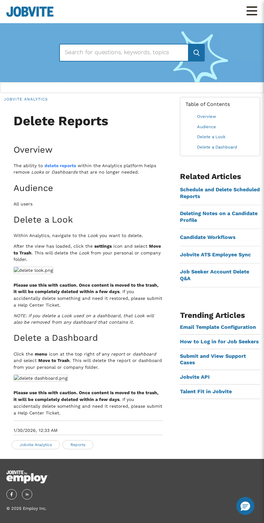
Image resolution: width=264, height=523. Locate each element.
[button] (245, 506)
